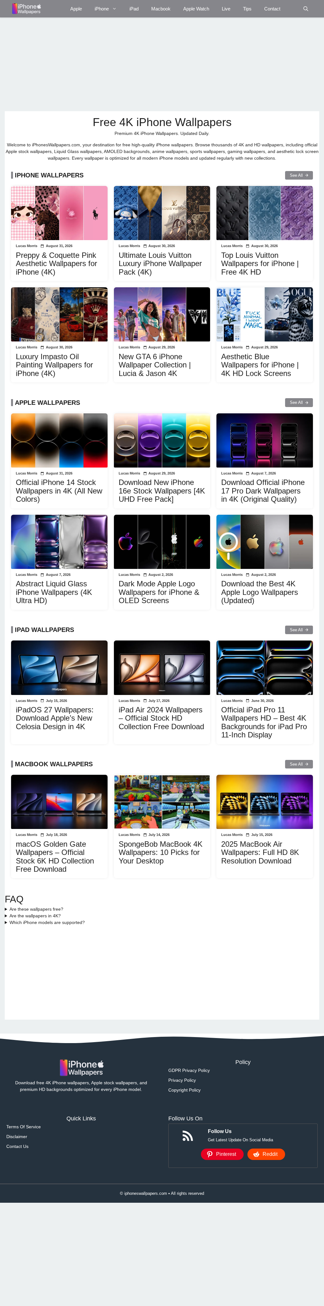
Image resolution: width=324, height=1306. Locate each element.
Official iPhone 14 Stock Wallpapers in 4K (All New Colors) (59, 490)
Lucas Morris (26, 246)
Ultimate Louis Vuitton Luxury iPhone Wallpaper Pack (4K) (160, 263)
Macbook (161, 8)
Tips (247, 8)
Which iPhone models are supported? (47, 922)
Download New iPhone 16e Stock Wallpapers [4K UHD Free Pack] (162, 490)
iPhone (102, 8)
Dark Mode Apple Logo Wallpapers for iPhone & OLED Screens (159, 592)
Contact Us (17, 1146)
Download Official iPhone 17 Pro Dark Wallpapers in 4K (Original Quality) (263, 490)
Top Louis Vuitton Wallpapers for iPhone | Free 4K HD (260, 263)
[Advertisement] (162, 64)
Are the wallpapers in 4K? (35, 915)
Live (226, 8)
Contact (272, 8)
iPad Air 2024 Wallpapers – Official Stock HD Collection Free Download (161, 718)
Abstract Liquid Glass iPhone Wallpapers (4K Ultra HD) (54, 592)
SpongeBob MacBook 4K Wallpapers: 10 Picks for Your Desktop (160, 852)
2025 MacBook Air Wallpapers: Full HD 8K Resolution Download (260, 852)
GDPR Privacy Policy (189, 1070)
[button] (306, 8)
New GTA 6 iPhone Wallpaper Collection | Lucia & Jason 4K (155, 365)
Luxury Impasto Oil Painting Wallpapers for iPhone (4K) (54, 365)
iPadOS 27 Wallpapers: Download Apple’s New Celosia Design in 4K (55, 718)
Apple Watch (196, 8)
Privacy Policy (182, 1080)
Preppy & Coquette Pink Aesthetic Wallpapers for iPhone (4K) (56, 263)
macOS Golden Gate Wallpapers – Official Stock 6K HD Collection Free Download (55, 856)
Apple (76, 8)
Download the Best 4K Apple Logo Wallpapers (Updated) (259, 592)
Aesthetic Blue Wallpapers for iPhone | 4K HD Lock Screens (260, 365)
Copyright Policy (184, 1090)
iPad (134, 8)
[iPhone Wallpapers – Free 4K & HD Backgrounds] (26, 8)
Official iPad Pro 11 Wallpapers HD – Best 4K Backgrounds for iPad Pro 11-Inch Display (264, 722)
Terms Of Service (23, 1126)
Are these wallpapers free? (36, 909)
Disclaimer (16, 1136)
